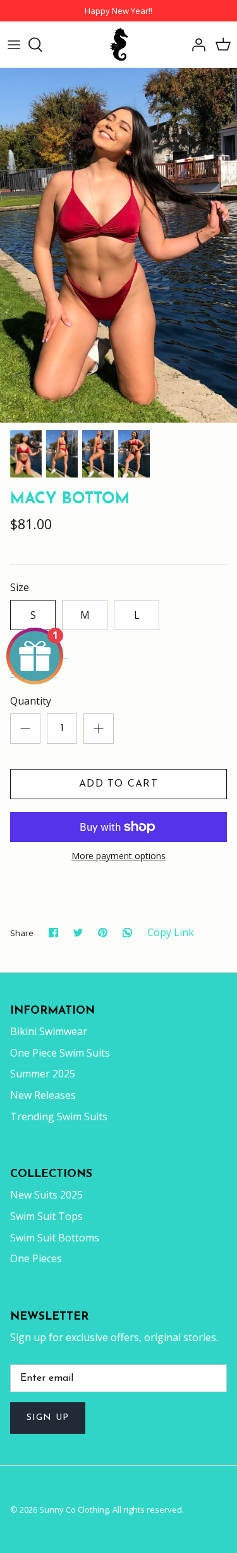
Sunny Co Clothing (74, 1509)
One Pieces (36, 1258)
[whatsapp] (127, 932)
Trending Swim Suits (58, 1116)
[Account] (195, 45)
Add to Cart (118, 784)
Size (19, 587)
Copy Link (170, 932)
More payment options (118, 856)
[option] (118, 245)
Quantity (30, 701)
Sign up (48, 1417)
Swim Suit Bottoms (54, 1238)
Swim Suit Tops (46, 1216)
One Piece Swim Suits (60, 1053)
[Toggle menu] (14, 45)
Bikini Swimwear (48, 1031)
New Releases (43, 1095)
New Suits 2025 (46, 1195)
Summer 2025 (42, 1074)
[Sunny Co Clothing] (118, 44)
